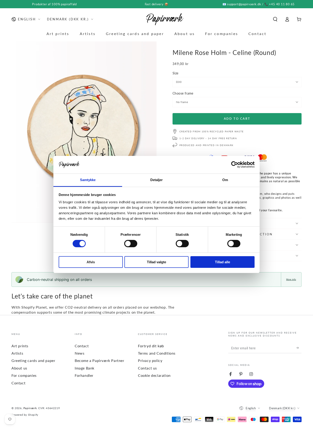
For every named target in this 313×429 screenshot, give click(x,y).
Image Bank (84, 368)
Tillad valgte (156, 262)
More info (291, 279)
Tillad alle (222, 262)
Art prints (19, 346)
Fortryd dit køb (151, 346)
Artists (17, 353)
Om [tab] (225, 180)
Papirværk (30, 408)
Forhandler (84, 375)
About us (19, 368)
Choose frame (183, 93)
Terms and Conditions (157, 353)
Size (175, 73)
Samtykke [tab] (88, 180)
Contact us (147, 368)
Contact (18, 383)
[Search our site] (275, 19)
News (79, 353)
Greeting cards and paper (33, 360)
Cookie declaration (154, 375)
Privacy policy (150, 360)
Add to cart (237, 118)
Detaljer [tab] (156, 180)
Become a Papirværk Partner (99, 360)
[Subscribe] (299, 348)
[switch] (130, 243)
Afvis (91, 262)
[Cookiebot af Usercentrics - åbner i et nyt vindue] (234, 164)
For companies (24, 375)
